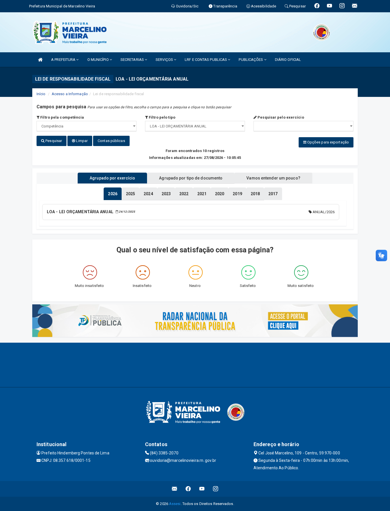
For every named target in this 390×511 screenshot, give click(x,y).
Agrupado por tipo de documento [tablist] (190, 178)
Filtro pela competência (61, 117)
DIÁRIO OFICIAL (288, 59)
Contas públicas (111, 141)
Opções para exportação (327, 142)
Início (41, 94)
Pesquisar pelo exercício (280, 117)
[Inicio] (40, 59)
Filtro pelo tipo (161, 117)
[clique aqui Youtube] (202, 489)
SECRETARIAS (132, 59)
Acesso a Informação (70, 94)
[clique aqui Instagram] (216, 489)
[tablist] (112, 193)
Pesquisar (53, 141)
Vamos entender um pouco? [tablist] (273, 178)
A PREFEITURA (63, 59)
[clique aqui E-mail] (175, 489)
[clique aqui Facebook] (188, 489)
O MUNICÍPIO (98, 59)
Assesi (175, 504)
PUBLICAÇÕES (251, 59)
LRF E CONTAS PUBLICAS (206, 59)
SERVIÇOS (165, 59)
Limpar (81, 141)
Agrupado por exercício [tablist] (112, 178)
